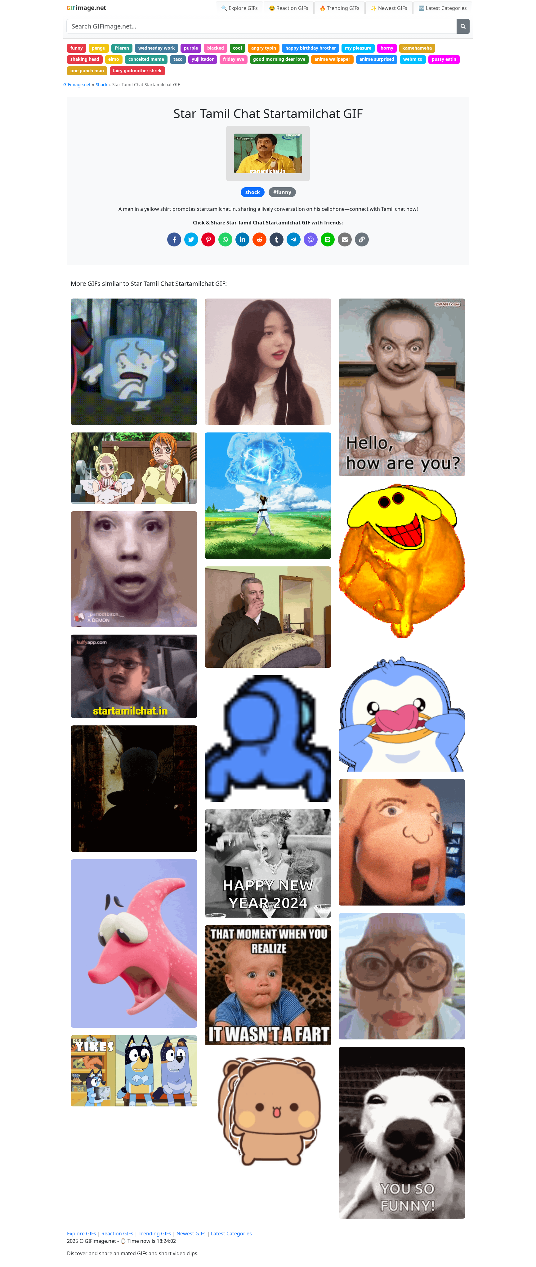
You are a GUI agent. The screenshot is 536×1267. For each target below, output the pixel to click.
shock (252, 192)
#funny (282, 192)
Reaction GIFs (117, 1233)
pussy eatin (444, 59)
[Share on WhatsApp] (225, 239)
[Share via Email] (345, 239)
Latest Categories (231, 1233)
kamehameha (417, 48)
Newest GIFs (191, 1233)
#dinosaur (86, 1020)
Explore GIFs (81, 1233)
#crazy (351, 764)
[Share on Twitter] (191, 239)
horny (387, 48)
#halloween (88, 844)
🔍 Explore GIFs (239, 8)
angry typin (263, 48)
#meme (218, 1038)
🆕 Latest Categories (442, 8)
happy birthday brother (310, 48)
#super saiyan (224, 541)
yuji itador (203, 59)
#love (215, 900)
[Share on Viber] (311, 239)
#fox (80, 496)
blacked (215, 48)
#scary (83, 824)
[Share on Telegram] (294, 239)
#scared (218, 640)
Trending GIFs (155, 1233)
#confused (220, 418)
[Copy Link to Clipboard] (362, 239)
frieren (122, 48)
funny (76, 48)
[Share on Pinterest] (208, 239)
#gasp (82, 1010)
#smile (351, 620)
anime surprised (377, 59)
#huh (81, 1000)
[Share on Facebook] (174, 239)
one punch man (87, 70)
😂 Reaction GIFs (288, 8)
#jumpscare (88, 834)
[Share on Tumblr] (277, 239)
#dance (351, 630)
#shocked (86, 418)
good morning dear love (279, 59)
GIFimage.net (77, 84)
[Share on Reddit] (259, 239)
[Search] (463, 26)
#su (80, 476)
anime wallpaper (332, 59)
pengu (98, 48)
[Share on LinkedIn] (242, 239)
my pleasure (358, 48)
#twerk (217, 794)
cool (237, 48)
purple (191, 48)
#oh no (83, 1099)
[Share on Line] (328, 239)
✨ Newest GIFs (389, 8)
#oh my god (222, 660)
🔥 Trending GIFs (339, 8)
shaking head (84, 59)
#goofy (351, 754)
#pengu (352, 743)
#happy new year (227, 910)
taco (178, 59)
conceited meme (146, 59)
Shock (101, 84)
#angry (217, 552)
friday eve (233, 59)
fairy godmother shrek (137, 70)
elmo (113, 59)
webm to (412, 59)
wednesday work (156, 48)
